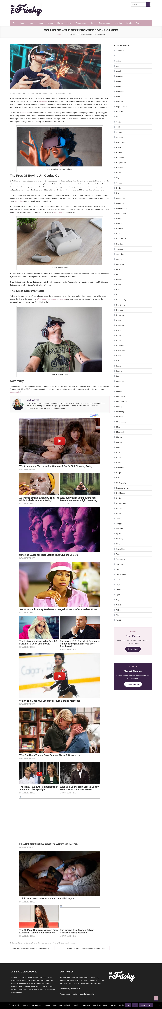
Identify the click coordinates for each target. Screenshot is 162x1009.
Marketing (120, 412)
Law (117, 376)
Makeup (119, 407)
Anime (118, 61)
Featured (119, 229)
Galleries (119, 249)
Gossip (119, 279)
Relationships (81, 23)
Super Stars (120, 549)
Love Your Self (121, 401)
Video (118, 610)
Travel (138, 23)
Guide (118, 285)
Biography (120, 91)
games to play (15, 392)
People (119, 473)
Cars (118, 117)
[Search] (148, 4)
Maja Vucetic (16, 93)
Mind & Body (121, 422)
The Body (120, 564)
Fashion (119, 224)
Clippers (119, 147)
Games (49, 93)
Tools (118, 579)
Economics (120, 198)
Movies (60, 23)
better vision (19, 201)
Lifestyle (119, 391)
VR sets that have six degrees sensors (51, 299)
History (119, 330)
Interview (119, 371)
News (31, 23)
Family (118, 218)
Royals (129, 23)
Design (119, 188)
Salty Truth (58, 212)
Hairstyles (120, 315)
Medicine (119, 417)
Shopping (119, 523)
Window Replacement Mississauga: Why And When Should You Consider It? (88, 948)
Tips (117, 569)
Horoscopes (120, 346)
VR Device (53, 943)
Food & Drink (121, 239)
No (135, 1005)
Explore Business (133, 684)
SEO (118, 518)
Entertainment (104, 23)
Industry (119, 361)
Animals (119, 56)
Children (119, 137)
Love (69, 23)
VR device (25, 113)
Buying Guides (121, 107)
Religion (119, 508)
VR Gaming (62, 943)
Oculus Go (36, 943)
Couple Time (121, 163)
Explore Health (133, 649)
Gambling (120, 254)
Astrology (119, 71)
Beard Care (120, 76)
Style (92, 23)
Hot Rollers (120, 351)
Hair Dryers (120, 305)
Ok (128, 1005)
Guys (118, 290)
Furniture (119, 244)
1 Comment (29, 93)
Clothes (119, 152)
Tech (118, 554)
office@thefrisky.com (72, 989)
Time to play (45, 943)
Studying (119, 539)
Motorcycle (120, 432)
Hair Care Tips (121, 300)
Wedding (119, 620)
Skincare (119, 529)
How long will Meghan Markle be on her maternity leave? (34, 948)
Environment (121, 213)
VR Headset (71, 943)
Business (119, 102)
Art (117, 66)
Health (40, 23)
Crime (118, 173)
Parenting (118, 23)
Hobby (118, 335)
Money (118, 427)
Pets (118, 478)
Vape (118, 600)
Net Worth (120, 457)
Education (120, 203)
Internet (119, 366)
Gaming (28, 943)
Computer (120, 157)
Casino (119, 122)
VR (117, 615)
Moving (119, 442)
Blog (118, 96)
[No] (159, 1005)
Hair (117, 295)
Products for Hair (122, 488)
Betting (119, 86)
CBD (118, 127)
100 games (21, 943)
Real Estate (120, 493)
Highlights (120, 325)
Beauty (119, 81)
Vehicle (119, 605)
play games (43, 101)
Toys (118, 584)
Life (117, 386)
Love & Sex (120, 396)
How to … (120, 356)
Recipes (119, 498)
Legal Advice (121, 381)
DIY (117, 193)
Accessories (120, 51)
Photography (121, 483)
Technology (120, 559)
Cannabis (119, 112)
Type (118, 595)
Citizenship (120, 142)
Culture (119, 183)
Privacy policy (146, 1005)
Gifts (118, 269)
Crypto (118, 178)
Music (118, 447)
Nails (118, 452)
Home (22, 23)
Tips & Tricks (121, 574)
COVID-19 (120, 168)
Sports (118, 534)
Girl (117, 274)
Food (118, 234)
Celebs (50, 23)
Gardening (120, 264)
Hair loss (119, 310)
